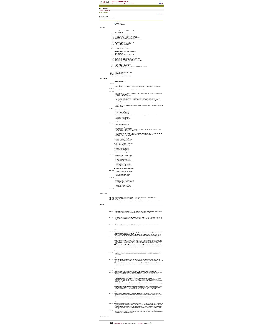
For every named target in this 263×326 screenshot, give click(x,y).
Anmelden (161, 1)
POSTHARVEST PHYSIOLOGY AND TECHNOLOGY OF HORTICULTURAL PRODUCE (131, 66)
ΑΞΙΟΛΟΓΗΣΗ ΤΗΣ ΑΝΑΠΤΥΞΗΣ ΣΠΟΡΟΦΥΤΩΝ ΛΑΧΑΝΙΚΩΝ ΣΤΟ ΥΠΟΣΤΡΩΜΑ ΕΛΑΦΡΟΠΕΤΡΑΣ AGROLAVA (135, 197)
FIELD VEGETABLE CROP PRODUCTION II (123, 41)
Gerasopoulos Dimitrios (135, 217)
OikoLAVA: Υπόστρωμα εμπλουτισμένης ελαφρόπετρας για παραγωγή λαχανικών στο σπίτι (131, 199)
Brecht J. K (130, 224)
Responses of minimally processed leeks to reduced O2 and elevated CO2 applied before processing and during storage (138, 263)
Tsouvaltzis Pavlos (119, 211)
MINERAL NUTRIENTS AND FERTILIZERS (123, 35)
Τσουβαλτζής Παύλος (138, 278)
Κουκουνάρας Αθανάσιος (147, 278)
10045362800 (122, 24)
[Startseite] (105, 3)
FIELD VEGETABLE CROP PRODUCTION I (123, 48)
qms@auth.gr (140, 323)
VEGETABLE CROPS (119, 45)
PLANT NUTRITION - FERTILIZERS (121, 47)
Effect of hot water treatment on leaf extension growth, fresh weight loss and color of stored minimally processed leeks (137, 294)
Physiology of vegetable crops (120, 74)
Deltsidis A (125, 224)
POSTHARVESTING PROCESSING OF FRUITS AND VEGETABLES (127, 37)
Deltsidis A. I (125, 240)
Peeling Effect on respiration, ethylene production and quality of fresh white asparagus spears (137, 260)
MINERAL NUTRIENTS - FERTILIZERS (122, 44)
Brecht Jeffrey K (126, 211)
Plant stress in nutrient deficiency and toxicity (123, 75)
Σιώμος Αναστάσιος (129, 278)
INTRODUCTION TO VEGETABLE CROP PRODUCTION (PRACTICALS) (128, 39)
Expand (158, 13)
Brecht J (129, 236)
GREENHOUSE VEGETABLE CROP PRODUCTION (124, 33)
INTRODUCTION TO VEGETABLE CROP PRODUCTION (125, 38)
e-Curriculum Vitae (107, 10)
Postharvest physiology (119, 73)
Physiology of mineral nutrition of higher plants (123, 72)
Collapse (162, 13)
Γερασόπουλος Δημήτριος (120, 278)
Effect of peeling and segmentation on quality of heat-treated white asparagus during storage (138, 253)
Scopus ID (117, 24)
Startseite (101, 10)
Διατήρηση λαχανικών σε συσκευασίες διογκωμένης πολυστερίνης (127, 198)
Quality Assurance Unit (118, 323)
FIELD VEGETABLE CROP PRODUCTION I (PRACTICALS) (126, 36)
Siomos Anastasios (127, 217)
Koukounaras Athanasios (145, 231)
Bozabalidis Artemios (145, 234)
